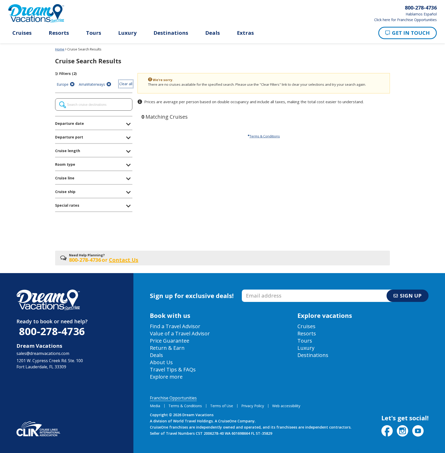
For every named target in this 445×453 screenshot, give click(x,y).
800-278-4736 (52, 331)
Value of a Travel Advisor (180, 333)
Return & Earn (167, 347)
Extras (245, 33)
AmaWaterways (92, 85)
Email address (255, 291)
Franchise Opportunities (173, 398)
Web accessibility (286, 405)
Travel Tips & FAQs (173, 369)
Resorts (59, 33)
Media (155, 405)
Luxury (127, 33)
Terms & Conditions (265, 136)
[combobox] (93, 104)
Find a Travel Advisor (175, 326)
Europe (62, 85)
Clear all (125, 83)
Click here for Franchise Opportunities (405, 20)
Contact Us (123, 259)
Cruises (22, 33)
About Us (161, 362)
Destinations (170, 33)
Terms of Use (221, 405)
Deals (212, 33)
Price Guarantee (169, 340)
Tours (93, 33)
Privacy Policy (252, 405)
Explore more (166, 376)
